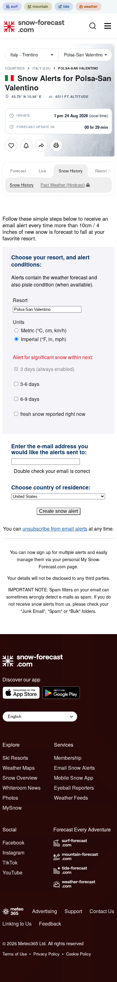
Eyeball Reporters (74, 787)
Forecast (18, 171)
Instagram (13, 852)
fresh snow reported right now (52, 413)
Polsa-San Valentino (78, 68)
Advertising (44, 911)
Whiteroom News (21, 787)
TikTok (9, 862)
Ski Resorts (15, 757)
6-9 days (29, 398)
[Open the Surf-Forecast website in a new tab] (12, 6)
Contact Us (102, 911)
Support (73, 911)
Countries (15, 68)
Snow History (71, 171)
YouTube (12, 872)
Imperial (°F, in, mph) (43, 339)
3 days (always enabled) (47, 369)
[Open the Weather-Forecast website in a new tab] (88, 6)
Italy (41, 68)
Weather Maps (18, 767)
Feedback (50, 923)
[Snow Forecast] (32, 26)
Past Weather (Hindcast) (63, 185)
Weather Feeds (71, 797)
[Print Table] (56, 145)
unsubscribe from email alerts (54, 528)
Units (18, 322)
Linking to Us (17, 923)
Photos (10, 797)
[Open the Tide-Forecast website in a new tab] (64, 6)
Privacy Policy (46, 954)
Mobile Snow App (73, 777)
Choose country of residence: (50, 487)
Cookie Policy (78, 954)
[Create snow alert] (26, 145)
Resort (20, 300)
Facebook (13, 842)
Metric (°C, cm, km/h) (43, 330)
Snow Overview (19, 777)
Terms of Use (14, 954)
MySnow (12, 807)
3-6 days (29, 384)
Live (42, 171)
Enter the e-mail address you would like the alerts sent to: (49, 449)
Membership (67, 757)
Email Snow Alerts (74, 767)
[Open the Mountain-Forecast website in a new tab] (38, 6)
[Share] (41, 145)
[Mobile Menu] (107, 25)
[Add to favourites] (11, 145)
